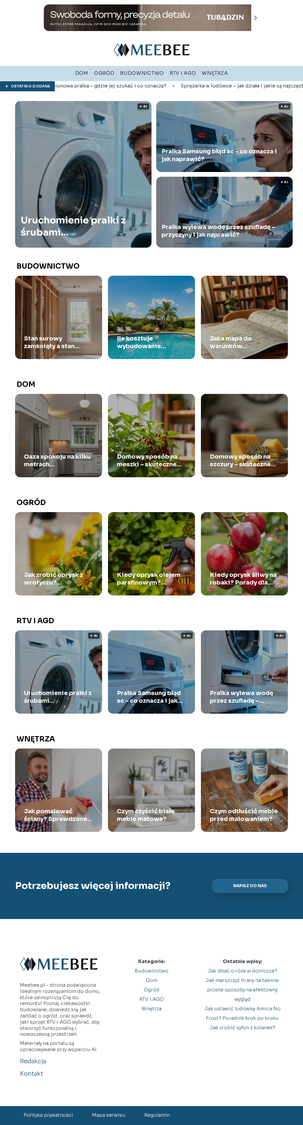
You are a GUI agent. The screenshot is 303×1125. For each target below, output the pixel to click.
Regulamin (157, 1115)
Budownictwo (48, 266)
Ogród (31, 502)
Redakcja (33, 1061)
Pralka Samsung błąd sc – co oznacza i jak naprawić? (219, 155)
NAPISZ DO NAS (250, 885)
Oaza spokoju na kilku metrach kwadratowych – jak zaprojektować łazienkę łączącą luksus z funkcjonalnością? (57, 460)
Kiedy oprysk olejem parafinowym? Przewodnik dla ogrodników (148, 579)
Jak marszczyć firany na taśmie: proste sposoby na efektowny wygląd (242, 989)
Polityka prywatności (48, 1115)
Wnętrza (36, 739)
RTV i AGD (35, 620)
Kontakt (31, 1073)
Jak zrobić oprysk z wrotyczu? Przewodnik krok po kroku (55, 579)
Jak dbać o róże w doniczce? (242, 971)
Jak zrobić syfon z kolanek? (242, 1028)
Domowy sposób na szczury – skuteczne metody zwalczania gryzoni (240, 460)
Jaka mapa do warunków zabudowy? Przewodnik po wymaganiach (233, 342)
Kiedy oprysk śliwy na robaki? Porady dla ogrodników (243, 579)
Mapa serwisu (108, 1115)
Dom (26, 384)
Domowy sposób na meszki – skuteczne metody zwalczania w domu (150, 460)
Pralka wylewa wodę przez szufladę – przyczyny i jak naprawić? (218, 230)
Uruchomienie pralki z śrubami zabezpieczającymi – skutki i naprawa (73, 226)
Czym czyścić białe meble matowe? (146, 815)
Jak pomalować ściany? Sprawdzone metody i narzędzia (55, 815)
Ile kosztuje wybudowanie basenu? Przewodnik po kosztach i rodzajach (149, 342)
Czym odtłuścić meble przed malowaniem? (244, 815)
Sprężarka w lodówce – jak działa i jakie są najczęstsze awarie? (182, 86)
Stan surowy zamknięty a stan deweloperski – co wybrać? (52, 342)
